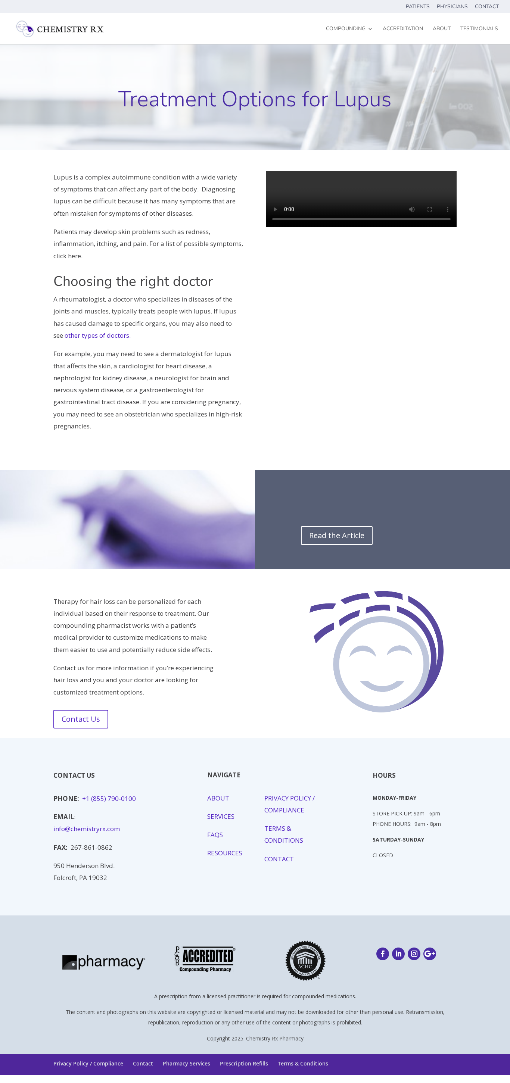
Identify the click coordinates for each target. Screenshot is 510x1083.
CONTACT (279, 859)
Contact (487, 7)
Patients (418, 7)
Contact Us (81, 719)
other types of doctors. (98, 335)
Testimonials (479, 29)
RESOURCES (225, 853)
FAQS (215, 834)
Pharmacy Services (186, 1063)
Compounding (346, 29)
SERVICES (220, 816)
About (442, 29)
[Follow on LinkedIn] (398, 954)
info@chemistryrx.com (86, 828)
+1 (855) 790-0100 (109, 798)
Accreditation (403, 29)
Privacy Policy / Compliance (88, 1063)
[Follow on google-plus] (429, 954)
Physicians (452, 7)
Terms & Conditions (303, 1063)
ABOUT (218, 798)
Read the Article (336, 535)
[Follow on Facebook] (382, 954)
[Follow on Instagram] (414, 954)
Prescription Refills (244, 1063)
